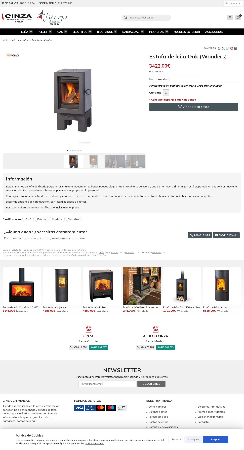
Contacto (203, 422)
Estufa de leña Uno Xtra (216, 307)
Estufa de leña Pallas (94, 307)
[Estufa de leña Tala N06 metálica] (182, 286)
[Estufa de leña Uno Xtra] (222, 286)
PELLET (43, 31)
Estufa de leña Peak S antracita (140, 307)
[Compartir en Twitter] (223, 48)
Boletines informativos (211, 406)
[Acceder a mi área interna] (230, 17)
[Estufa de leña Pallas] (102, 286)
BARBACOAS (131, 31)
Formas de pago (158, 416)
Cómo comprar (157, 406)
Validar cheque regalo (210, 416)
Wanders (156, 252)
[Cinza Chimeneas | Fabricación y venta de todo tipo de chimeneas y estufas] (17, 17)
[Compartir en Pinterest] (231, 48)
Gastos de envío (158, 422)
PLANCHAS (156, 31)
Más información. (94, 443)
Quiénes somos (158, 411)
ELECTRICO (80, 31)
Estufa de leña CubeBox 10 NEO (21, 307)
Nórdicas (129, 252)
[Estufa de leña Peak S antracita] (142, 286)
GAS (60, 31)
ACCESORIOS (214, 31)
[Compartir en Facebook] (219, 48)
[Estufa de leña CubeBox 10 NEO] (22, 286)
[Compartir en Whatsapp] (227, 48)
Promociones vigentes (211, 411)
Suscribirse (151, 383)
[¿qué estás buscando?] (146, 17)
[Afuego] (52, 17)
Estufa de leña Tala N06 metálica (181, 307)
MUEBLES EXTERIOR (187, 31)
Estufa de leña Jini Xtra (55, 307)
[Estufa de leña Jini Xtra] (62, 286)
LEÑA (24, 31)
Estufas (114, 252)
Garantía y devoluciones (163, 427)
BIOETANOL (105, 31)
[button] (67, 150)
